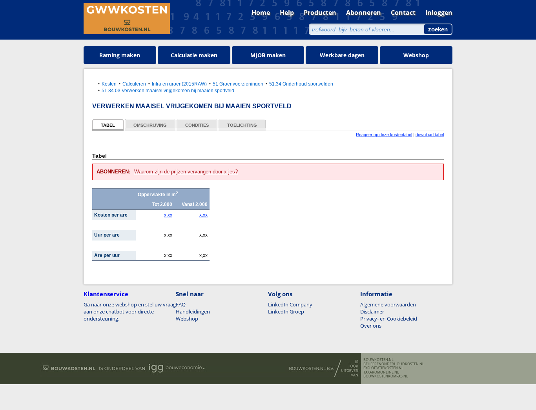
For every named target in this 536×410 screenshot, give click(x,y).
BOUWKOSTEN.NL (378, 359)
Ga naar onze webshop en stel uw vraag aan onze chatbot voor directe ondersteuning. (130, 311)
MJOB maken (268, 55)
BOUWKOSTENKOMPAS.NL (385, 376)
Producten (320, 12)
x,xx (168, 215)
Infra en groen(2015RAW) (179, 83)
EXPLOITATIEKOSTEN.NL (383, 368)
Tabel (108, 125)
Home (261, 12)
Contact (403, 12)
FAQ (181, 304)
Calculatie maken (194, 55)
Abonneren (363, 12)
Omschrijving (150, 125)
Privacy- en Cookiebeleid (388, 318)
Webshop (416, 55)
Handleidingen (193, 311)
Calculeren (134, 83)
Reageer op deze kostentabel (384, 134)
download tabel (430, 134)
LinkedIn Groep (286, 311)
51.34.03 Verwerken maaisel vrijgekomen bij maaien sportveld (168, 90)
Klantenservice (106, 294)
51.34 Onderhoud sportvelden (301, 83)
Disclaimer (372, 311)
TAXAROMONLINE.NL (381, 372)
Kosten (109, 83)
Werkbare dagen (342, 55)
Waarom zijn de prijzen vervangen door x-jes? (186, 172)
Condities (197, 125)
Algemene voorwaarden (388, 304)
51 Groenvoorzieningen (238, 83)
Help (287, 12)
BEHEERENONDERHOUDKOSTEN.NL (393, 364)
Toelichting (242, 125)
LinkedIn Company (290, 304)
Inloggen (438, 12)
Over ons (370, 325)
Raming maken (119, 55)
